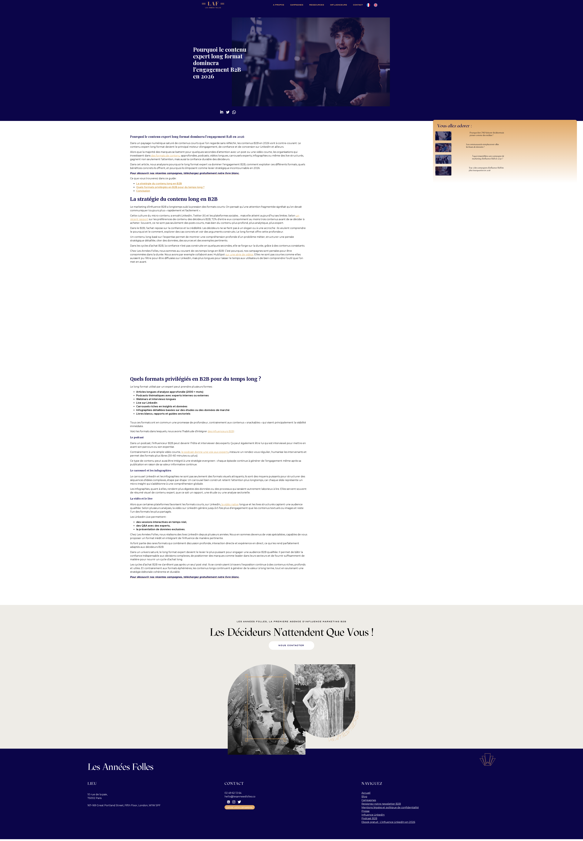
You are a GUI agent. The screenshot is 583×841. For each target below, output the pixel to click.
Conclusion (143, 190)
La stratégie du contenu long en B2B (159, 183)
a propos (278, 5)
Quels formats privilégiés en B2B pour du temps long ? (170, 187)
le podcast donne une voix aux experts (204, 452)
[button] (316, 5)
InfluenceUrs (338, 5)
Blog (364, 796)
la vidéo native (230, 504)
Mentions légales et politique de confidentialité (390, 807)
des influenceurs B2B (221, 431)
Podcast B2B (369, 818)
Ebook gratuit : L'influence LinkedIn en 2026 (388, 822)
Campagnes (368, 800)
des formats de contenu (165, 155)
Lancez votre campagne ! (239, 807)
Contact (358, 5)
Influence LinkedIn (373, 814)
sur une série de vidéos (239, 254)
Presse (365, 811)
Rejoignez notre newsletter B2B (381, 803)
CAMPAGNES (296, 5)
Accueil (365, 792)
